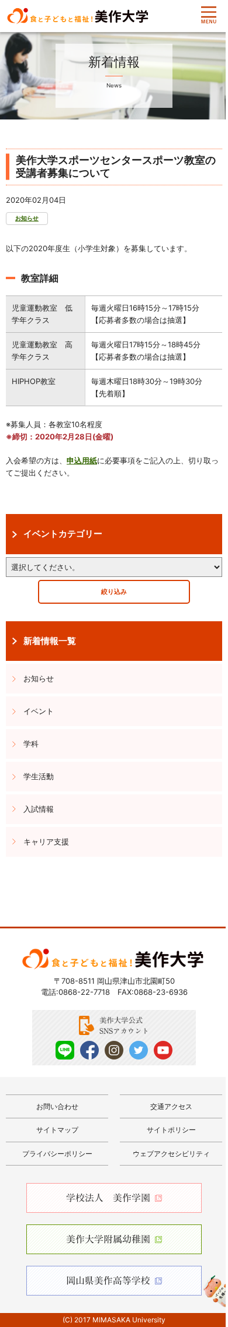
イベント (38, 711)
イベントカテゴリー (62, 534)
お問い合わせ (57, 1106)
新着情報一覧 (49, 641)
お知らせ (27, 218)
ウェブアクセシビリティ (171, 1153)
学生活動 (38, 776)
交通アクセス (171, 1106)
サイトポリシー (171, 1129)
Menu (208, 15)
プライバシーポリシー (57, 1153)
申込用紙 (82, 460)
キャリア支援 (46, 841)
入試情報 (38, 809)
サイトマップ (57, 1129)
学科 (31, 743)
